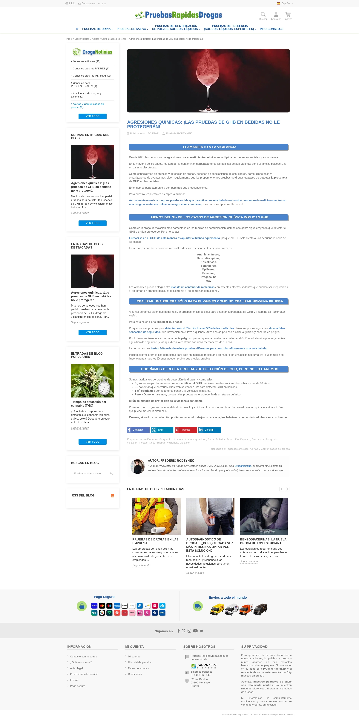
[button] (263, 17)
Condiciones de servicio (84, 674)
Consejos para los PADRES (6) (91, 68)
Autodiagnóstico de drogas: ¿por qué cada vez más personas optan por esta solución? (209, 545)
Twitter (161, 430)
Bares (211, 439)
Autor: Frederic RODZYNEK (171, 460)
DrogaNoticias (243, 465)
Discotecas (258, 439)
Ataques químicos (195, 439)
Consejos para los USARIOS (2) (92, 75)
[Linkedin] (201, 631)
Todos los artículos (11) (86, 61)
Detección (233, 439)
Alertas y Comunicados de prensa (270, 448)
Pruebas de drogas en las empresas (155, 541)
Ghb (151, 442)
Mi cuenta (134, 656)
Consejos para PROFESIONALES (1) (84, 84)
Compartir (138, 430)
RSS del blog (82, 495)
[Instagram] (189, 631)
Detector (245, 439)
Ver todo (92, 116)
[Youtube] (195, 631)
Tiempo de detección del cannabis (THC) (88, 403)
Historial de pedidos (139, 662)
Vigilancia (172, 442)
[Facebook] (179, 631)
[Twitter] (184, 631)
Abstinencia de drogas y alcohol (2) (86, 95)
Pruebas (160, 442)
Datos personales (138, 668)
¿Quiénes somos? (81, 662)
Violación (185, 442)
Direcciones (135, 674)
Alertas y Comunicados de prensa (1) (87, 105)
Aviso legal (76, 668)
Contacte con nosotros (83, 656)
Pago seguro (77, 685)
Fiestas (143, 442)
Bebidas (220, 439)
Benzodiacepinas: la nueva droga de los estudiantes (263, 541)
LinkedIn (209, 430)
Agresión (145, 439)
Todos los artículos (237, 448)
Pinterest (185, 430)
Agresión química (162, 439)
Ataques (179, 439)
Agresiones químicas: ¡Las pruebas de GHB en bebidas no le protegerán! (91, 187)
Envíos (74, 680)
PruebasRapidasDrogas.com (235, 714)
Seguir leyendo (80, 212)
